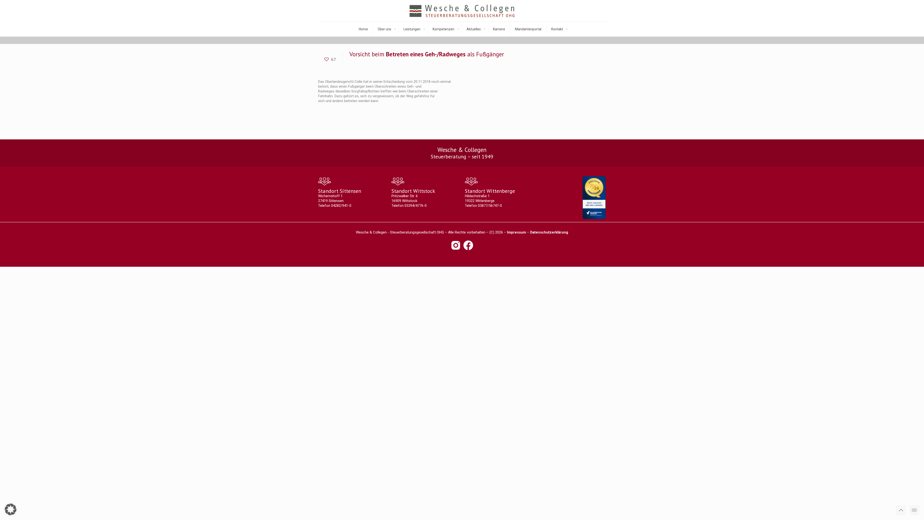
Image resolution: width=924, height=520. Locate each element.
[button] (10, 509)
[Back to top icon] (901, 510)
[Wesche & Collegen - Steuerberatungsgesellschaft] (462, 11)
